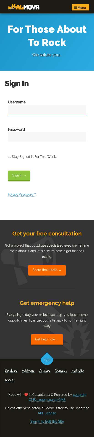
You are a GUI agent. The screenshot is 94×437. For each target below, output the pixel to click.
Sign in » (19, 175)
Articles (44, 370)
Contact (61, 370)
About (9, 380)
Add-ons (28, 370)
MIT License (47, 413)
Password (16, 129)
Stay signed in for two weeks (34, 156)
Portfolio (77, 370)
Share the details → (47, 270)
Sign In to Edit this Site (47, 421)
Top (47, 360)
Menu (81, 8)
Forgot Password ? (22, 194)
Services (11, 370)
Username (17, 102)
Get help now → (47, 339)
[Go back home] (24, 6)
